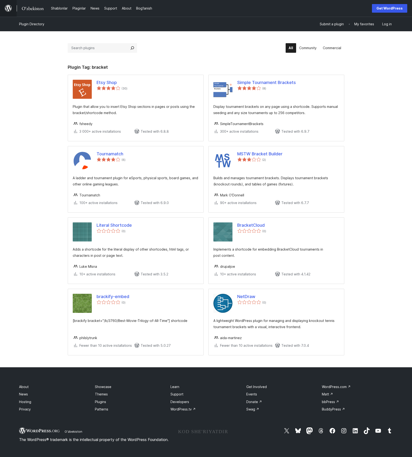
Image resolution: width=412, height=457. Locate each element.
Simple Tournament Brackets (266, 82)
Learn (174, 387)
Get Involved (256, 387)
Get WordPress (389, 8)
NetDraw (246, 296)
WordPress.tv (183, 409)
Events (251, 394)
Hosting (25, 402)
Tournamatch (110, 153)
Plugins (100, 402)
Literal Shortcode (114, 225)
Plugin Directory (31, 24)
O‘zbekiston (73, 431)
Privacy (25, 409)
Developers (179, 402)
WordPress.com (336, 387)
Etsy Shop (107, 82)
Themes (101, 394)
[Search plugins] (132, 48)
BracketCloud (251, 225)
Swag (252, 409)
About (24, 387)
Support (176, 394)
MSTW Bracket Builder (260, 153)
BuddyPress (333, 409)
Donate (254, 402)
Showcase (103, 387)
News (23, 394)
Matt (327, 394)
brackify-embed (113, 296)
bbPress (330, 402)
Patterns (101, 409)
